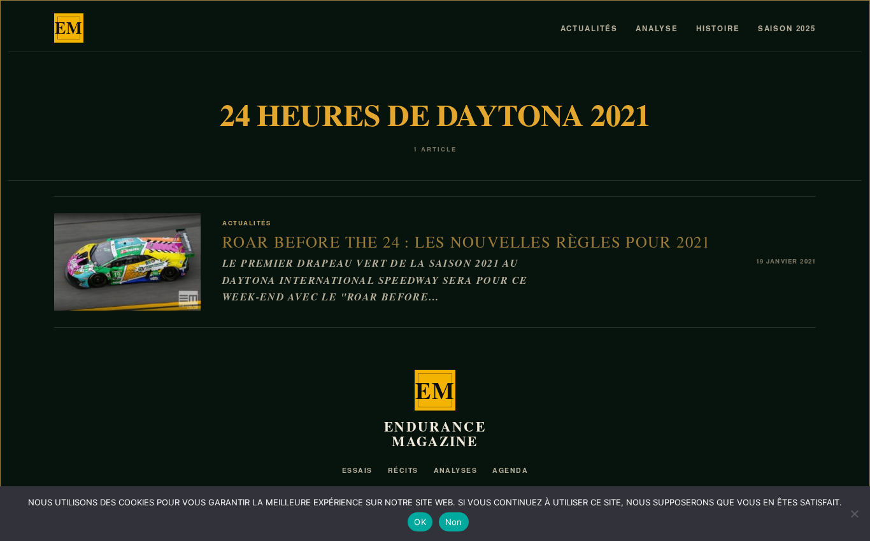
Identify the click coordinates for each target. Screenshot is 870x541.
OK (420, 522)
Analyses (456, 470)
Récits (403, 470)
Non (453, 522)
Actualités (589, 28)
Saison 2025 (787, 28)
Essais (357, 470)
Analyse (657, 28)
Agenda (510, 470)
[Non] (854, 513)
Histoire (718, 28)
